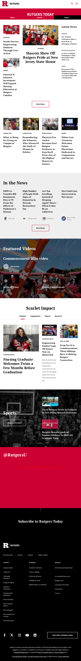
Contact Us (6, 572)
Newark (20, 555)
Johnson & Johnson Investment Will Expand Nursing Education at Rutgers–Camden (10, 85)
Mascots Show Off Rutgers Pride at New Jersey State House (40, 57)
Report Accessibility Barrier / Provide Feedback (51, 652)
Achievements (47, 133)
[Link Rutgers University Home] (35, 3)
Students (64, 33)
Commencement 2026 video (25, 258)
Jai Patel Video (11, 287)
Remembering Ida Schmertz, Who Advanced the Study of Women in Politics (31, 145)
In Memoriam (27, 133)
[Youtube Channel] (27, 635)
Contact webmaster (63, 656)
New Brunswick (8, 555)
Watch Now (15, 266)
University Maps (8, 599)
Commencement (9, 355)
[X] (11, 635)
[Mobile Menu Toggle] (76, 3)
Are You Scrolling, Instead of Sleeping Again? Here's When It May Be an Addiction (49, 201)
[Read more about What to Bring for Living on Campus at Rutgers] (11, 125)
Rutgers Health (43, 555)
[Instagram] (19, 635)
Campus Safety (8, 568)
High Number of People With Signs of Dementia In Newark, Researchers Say (30, 200)
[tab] (22, 316)
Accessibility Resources (62, 576)
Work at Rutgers (8, 610)
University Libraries (35, 576)
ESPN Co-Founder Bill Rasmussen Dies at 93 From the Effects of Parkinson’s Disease (9, 201)
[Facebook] (4, 635)
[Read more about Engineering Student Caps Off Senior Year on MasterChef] (49, 331)
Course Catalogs (34, 572)
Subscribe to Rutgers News (62, 635)
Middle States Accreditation (38, 585)
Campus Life (7, 133)
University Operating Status (64, 568)
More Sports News (15, 423)
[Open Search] (72, 3)
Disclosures (58, 589)
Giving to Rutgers (8, 583)
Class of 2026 (64, 341)
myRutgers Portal (34, 580)
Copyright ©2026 (17, 656)
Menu (12, 17)
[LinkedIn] (35, 635)
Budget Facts (59, 580)
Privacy (57, 593)
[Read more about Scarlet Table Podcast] (50, 279)
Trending (40, 48)
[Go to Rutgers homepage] (11, 545)
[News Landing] (40, 14)
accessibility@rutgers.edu (21, 652)
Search (39, 17)
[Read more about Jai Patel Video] (11, 279)
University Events (8, 621)
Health (64, 66)
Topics (66, 17)
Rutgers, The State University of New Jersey (35, 656)
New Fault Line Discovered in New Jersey (69, 194)
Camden (30, 555)
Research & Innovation (68, 50)
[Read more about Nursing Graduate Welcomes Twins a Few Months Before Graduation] (21, 339)
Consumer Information (62, 585)
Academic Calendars (35, 568)
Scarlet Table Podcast (53, 287)
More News (40, 104)
